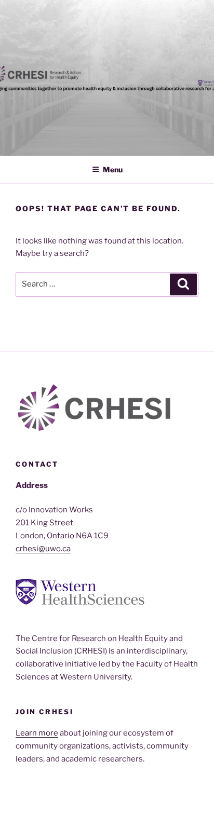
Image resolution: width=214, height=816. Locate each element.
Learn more (37, 733)
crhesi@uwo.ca (43, 548)
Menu (113, 169)
